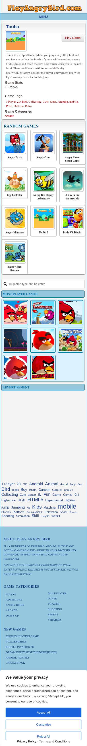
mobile (73, 101)
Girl (77, 494)
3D (25, 484)
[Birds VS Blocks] (71, 218)
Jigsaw (70, 500)
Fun (47, 494)
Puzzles (53, 603)
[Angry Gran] (42, 143)
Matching (50, 507)
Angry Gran (43, 157)
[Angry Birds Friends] (43, 340)
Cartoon (44, 489)
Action (11, 594)
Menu (43, 16)
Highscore (8, 500)
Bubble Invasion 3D (20, 647)
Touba (12, 26)
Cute (46, 101)
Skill (35, 516)
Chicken (68, 490)
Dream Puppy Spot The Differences (31, 652)
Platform (19, 106)
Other (52, 598)
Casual (57, 489)
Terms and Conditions (54, 741)
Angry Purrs (14, 157)
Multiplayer (57, 593)
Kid (28, 507)
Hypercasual (54, 500)
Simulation (23, 516)
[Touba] (16, 40)
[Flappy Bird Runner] (13, 252)
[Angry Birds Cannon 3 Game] (15, 312)
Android (36, 484)
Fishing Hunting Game (22, 636)
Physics (6, 512)
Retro (28, 106)
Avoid (64, 484)
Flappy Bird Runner (15, 268)
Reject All (43, 736)
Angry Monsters (14, 232)
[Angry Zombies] (15, 340)
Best (80, 484)
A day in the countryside (72, 196)
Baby (73, 484)
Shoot (63, 512)
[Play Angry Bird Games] (44, 8)
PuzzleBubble (16, 641)
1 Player (11, 101)
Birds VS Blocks (72, 232)
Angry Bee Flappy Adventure (43, 196)
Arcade (9, 115)
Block (15, 489)
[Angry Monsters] (13, 218)
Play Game (73, 38)
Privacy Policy (26, 741)
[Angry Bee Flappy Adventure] (42, 181)
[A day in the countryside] (71, 181)
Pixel (9, 106)
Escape (32, 494)
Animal (51, 483)
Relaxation (51, 512)
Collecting (35, 101)
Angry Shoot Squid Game (72, 159)
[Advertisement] (43, 435)
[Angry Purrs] (13, 143)
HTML (21, 500)
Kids (37, 507)
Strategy (55, 619)
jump (53, 101)
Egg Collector (14, 195)
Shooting (7, 516)
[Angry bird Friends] (15, 367)
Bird (24, 101)
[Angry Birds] (43, 367)
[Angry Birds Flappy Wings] (43, 312)
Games (67, 494)
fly (39, 494)
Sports (53, 614)
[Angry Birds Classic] (70, 312)
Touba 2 (43, 232)
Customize (43, 724)
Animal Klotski (17, 657)
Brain (33, 489)
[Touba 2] (42, 218)
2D (19, 101)
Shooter (73, 512)
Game (56, 494)
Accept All (43, 712)
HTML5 (35, 499)
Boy (24, 489)
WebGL (56, 516)
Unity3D (45, 516)
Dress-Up (12, 615)
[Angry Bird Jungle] (70, 340)
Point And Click (35, 512)
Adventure (14, 599)
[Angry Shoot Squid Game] (71, 143)
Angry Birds (15, 605)
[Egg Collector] (13, 181)
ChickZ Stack (15, 662)
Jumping (63, 101)
